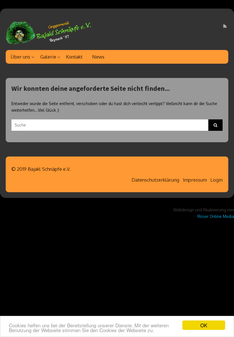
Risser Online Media (215, 216)
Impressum (195, 180)
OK (203, 325)
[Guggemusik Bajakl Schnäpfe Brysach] (48, 31)
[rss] (224, 26)
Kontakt (74, 57)
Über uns (20, 57)
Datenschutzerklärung (155, 180)
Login (216, 180)
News (98, 57)
